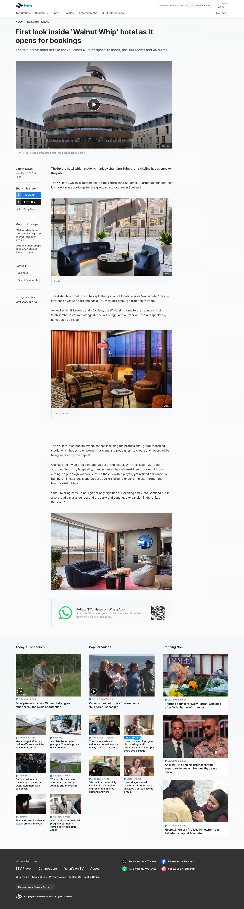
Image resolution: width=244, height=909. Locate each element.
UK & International (113, 13)
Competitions (48, 868)
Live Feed (220, 13)
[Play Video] (93, 104)
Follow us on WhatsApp (142, 868)
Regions (40, 13)
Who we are (22, 877)
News (19, 21)
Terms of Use (39, 877)
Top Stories (23, 13)
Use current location (200, 5)
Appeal (95, 868)
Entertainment (88, 13)
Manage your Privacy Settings (35, 887)
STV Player (24, 868)
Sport (55, 13)
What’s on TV (74, 868)
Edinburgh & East (38, 21)
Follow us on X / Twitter (142, 861)
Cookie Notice (91, 877)
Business (23, 272)
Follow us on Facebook (181, 861)
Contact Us (74, 877)
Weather (161, 5)
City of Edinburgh (28, 280)
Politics (69, 13)
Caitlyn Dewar (24, 168)
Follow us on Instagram (181, 868)
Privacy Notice (57, 877)
